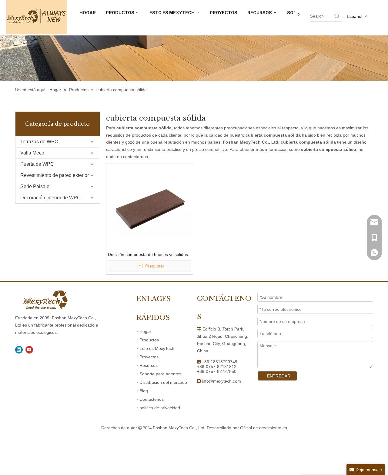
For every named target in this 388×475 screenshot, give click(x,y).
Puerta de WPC (37, 164)
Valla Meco (32, 152)
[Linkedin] (19, 350)
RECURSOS (260, 12)
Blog (143, 390)
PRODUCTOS (120, 12)
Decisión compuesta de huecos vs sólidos (148, 254)
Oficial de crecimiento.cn (263, 427)
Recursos (148, 365)
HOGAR (87, 12)
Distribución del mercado (163, 382)
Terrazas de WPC (39, 141)
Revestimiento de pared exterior (54, 175)
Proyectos (149, 356)
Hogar (145, 331)
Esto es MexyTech (156, 348)
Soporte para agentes (160, 373)
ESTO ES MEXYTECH (172, 12)
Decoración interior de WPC (50, 197)
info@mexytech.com (221, 381)
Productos (149, 339)
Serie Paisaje (34, 186)
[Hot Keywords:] (337, 16)
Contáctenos (151, 399)
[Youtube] (29, 350)
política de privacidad (159, 407)
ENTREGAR (278, 376)
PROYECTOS (223, 12)
